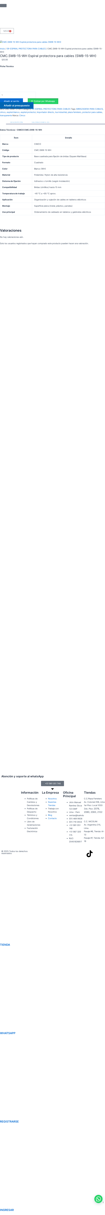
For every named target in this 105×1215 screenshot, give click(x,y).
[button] (43, 101)
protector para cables (92, 112)
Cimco (22, 115)
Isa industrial (61, 112)
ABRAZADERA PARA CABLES (89, 109)
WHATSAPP (7, 1033)
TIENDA (5, 944)
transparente (6, 115)
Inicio (2, 48)
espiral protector (28, 112)
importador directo (45, 112)
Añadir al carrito (11, 101)
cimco (3, 112)
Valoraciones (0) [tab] (40, 122)
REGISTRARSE (9, 1121)
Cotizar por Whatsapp (44, 101)
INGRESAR (7, 1210)
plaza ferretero (74, 112)
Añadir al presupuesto (17, 105)
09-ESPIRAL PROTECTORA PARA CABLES (26, 48)
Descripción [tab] (16, 122)
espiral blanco (13, 112)
